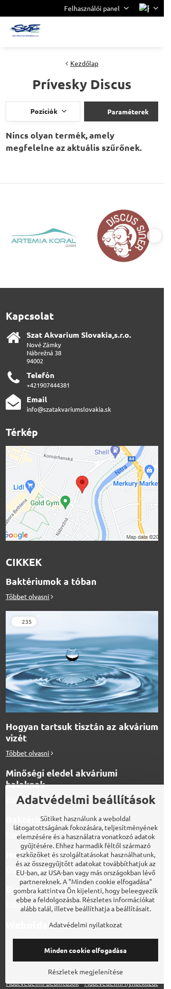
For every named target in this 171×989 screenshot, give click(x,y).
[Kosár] (129, 31)
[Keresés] (106, 31)
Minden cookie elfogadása (85, 950)
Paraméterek (127, 111)
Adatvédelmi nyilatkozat (86, 924)
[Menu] (152, 31)
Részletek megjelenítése (85, 971)
